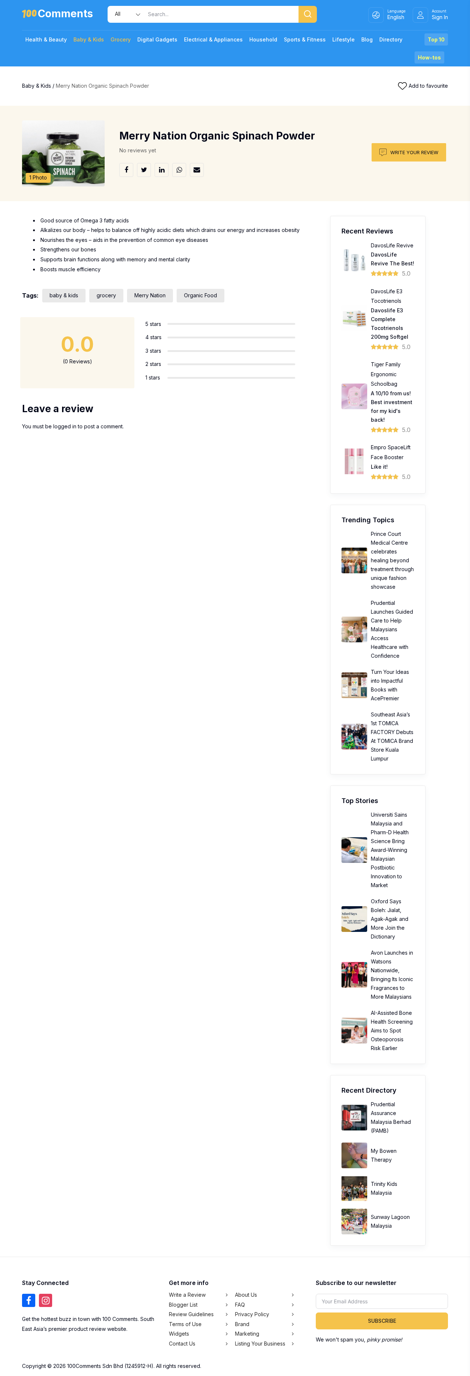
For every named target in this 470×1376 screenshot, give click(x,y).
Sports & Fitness (305, 39)
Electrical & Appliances (213, 39)
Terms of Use (185, 1324)
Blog (367, 39)
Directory (390, 39)
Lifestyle (343, 39)
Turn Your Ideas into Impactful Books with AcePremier (390, 685)
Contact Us (182, 1343)
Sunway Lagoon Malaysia (390, 1221)
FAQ (240, 1304)
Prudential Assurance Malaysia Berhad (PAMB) (391, 1117)
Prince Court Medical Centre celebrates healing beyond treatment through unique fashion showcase (392, 560)
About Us (246, 1295)
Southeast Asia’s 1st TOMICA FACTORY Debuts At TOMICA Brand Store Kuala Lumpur (392, 736)
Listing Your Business (260, 1343)
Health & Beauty (46, 39)
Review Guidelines (191, 1314)
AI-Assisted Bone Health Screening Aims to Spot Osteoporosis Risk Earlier (392, 1030)
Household (263, 39)
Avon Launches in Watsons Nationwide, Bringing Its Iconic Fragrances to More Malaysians (392, 975)
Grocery (121, 39)
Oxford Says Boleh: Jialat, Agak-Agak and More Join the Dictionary (389, 919)
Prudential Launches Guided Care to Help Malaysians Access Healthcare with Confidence (392, 629)
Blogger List (183, 1304)
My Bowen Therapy (384, 1155)
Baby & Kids (88, 39)
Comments (65, 15)
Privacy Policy (252, 1314)
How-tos (429, 57)
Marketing (247, 1333)
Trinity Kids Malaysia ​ (384, 1188)
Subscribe (382, 1321)
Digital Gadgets (157, 39)
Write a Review (187, 1295)
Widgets (179, 1333)
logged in (64, 426)
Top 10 (436, 39)
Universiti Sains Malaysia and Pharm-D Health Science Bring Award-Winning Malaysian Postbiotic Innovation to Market (390, 850)
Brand (242, 1324)
